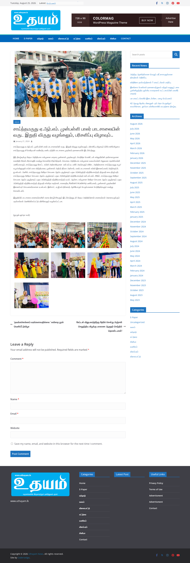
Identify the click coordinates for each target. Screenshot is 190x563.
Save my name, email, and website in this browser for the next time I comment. (58, 443)
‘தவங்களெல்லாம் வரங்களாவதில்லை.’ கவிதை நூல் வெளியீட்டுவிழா (39, 324)
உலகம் (50, 38)
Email (14, 413)
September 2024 (138, 236)
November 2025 (138, 167)
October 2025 (137, 172)
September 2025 (138, 177)
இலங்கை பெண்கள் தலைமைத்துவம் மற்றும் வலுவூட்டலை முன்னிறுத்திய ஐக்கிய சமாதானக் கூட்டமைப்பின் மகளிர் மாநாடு (154, 90)
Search (176, 54)
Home (16, 38)
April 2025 (135, 202)
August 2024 (136, 241)
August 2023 (136, 295)
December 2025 (138, 163)
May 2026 (135, 138)
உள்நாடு (40, 38)
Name (14, 399)
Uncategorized (137, 322)
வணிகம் (88, 38)
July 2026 (134, 128)
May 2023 (135, 300)
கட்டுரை (76, 38)
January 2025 (136, 216)
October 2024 (137, 231)
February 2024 (137, 270)
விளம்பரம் (101, 38)
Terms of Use (155, 489)
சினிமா (113, 38)
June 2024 (135, 251)
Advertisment (156, 495)
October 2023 (137, 290)
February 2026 (137, 153)
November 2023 (138, 285)
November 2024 (138, 226)
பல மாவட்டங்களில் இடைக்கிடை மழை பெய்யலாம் (151, 98)
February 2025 (137, 211)
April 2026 (135, 143)
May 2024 (135, 256)
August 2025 (136, 182)
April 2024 (135, 260)
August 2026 (136, 123)
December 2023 (138, 280)
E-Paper (28, 38)
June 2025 (135, 192)
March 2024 (136, 265)
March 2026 (136, 148)
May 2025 (135, 197)
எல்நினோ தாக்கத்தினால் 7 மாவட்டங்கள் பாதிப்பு (150, 82)
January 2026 (136, 158)
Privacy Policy (156, 483)
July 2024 (134, 246)
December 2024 (138, 221)
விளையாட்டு (63, 38)
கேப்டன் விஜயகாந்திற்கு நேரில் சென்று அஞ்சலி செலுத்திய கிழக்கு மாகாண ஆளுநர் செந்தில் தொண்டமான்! (99, 326)
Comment (16, 358)
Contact (126, 38)
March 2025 (136, 207)
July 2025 (134, 187)
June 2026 (135, 133)
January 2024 (136, 275)
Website (14, 428)
